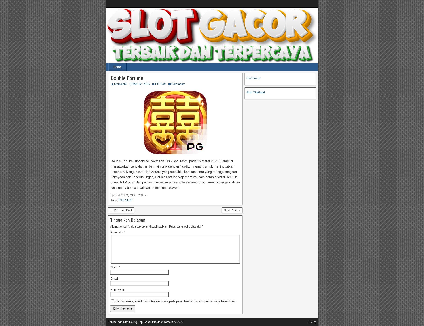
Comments (178, 84)
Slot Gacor (253, 78)
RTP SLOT (126, 200)
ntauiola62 (120, 84)
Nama (115, 267)
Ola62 (312, 322)
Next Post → (232, 210)
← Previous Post (121, 210)
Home (117, 67)
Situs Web (117, 289)
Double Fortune (127, 78)
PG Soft (160, 84)
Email (115, 278)
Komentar (118, 232)
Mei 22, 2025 (141, 84)
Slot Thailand (256, 92)
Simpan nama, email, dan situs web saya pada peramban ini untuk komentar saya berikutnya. (175, 301)
